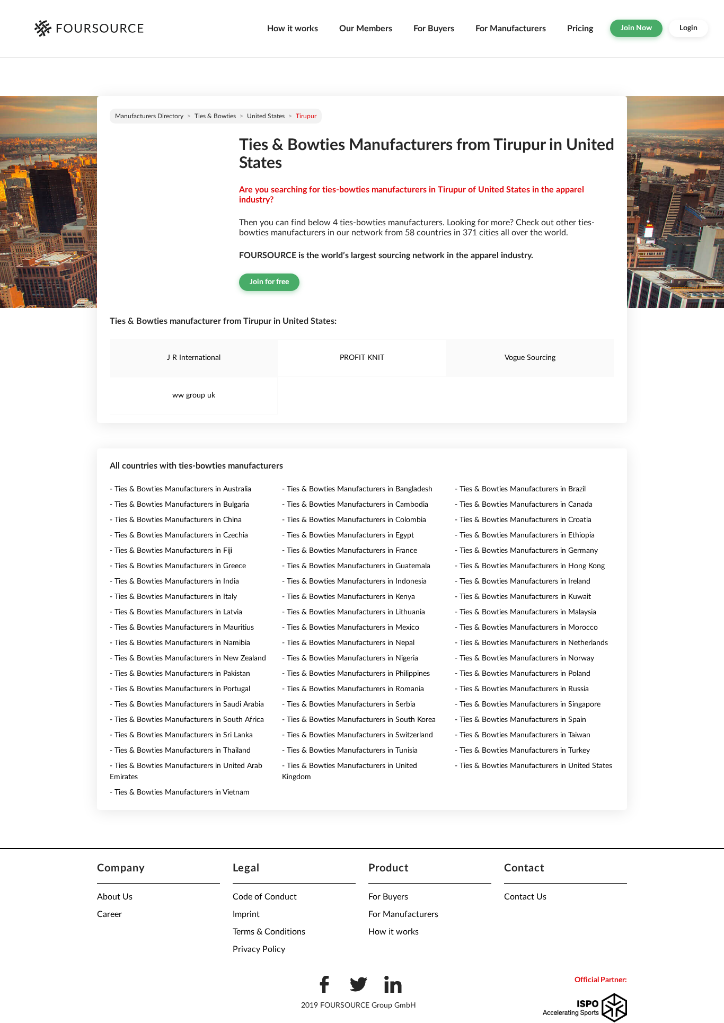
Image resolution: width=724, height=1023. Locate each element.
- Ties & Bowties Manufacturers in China (176, 520)
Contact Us (525, 897)
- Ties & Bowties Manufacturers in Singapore (528, 704)
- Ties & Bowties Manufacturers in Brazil (520, 489)
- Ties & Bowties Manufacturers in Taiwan (522, 735)
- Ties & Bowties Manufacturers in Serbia (349, 704)
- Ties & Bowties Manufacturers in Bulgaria (179, 504)
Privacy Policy (259, 949)
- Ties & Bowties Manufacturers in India (174, 581)
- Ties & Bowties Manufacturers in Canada (524, 504)
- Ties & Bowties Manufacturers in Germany (526, 550)
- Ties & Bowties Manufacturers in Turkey (522, 750)
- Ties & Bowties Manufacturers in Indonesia (354, 581)
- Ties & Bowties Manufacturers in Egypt (348, 535)
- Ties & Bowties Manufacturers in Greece (178, 566)
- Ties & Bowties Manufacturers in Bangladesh (357, 489)
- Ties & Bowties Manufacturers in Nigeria (350, 658)
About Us (115, 897)
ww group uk (193, 395)
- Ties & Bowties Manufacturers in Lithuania (353, 612)
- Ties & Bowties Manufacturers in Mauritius (182, 627)
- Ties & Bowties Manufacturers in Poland (522, 673)
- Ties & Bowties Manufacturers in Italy (173, 597)
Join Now (636, 28)
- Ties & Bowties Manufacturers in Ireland (522, 581)
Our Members (365, 28)
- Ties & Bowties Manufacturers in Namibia (180, 643)
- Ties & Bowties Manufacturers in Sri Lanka (181, 735)
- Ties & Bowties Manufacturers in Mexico (350, 627)
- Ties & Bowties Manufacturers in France (349, 550)
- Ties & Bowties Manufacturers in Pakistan (180, 673)
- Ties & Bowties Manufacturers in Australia (180, 489)
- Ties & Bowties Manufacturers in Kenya (348, 597)
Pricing (580, 28)
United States (266, 116)
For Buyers (433, 28)
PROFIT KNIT (362, 357)
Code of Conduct (265, 897)
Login (688, 28)
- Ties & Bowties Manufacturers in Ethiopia (525, 535)
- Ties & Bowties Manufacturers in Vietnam (180, 792)
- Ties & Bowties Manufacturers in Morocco (526, 627)
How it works (292, 28)
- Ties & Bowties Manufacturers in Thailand (180, 750)
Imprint (246, 914)
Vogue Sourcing (530, 357)
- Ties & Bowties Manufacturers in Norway (524, 658)
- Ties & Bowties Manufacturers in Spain (520, 720)
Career (109, 914)
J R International (193, 357)
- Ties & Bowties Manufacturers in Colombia (354, 520)
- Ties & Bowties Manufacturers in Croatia (523, 520)
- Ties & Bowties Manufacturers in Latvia (176, 612)
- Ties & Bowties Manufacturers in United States (533, 766)
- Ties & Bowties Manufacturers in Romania (353, 689)
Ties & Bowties (215, 116)
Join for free (269, 282)
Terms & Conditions (269, 932)
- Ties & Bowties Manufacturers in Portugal (180, 689)
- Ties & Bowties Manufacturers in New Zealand (188, 658)
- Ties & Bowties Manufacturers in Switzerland (357, 735)
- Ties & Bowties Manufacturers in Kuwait (523, 597)
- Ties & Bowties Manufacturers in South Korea (359, 720)
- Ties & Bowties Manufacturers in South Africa (187, 720)
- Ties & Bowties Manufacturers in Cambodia (355, 504)
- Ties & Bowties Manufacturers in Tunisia (350, 750)
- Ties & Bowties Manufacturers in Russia (522, 689)
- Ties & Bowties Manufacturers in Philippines (356, 673)
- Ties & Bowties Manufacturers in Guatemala (356, 566)
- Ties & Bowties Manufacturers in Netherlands (531, 643)
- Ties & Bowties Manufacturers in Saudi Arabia (187, 704)
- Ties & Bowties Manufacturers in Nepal (348, 643)
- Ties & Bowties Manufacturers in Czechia (179, 535)
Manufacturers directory (149, 116)
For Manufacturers (510, 28)
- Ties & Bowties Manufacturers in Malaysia (525, 612)
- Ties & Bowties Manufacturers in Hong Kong (530, 566)
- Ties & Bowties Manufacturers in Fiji (171, 550)
